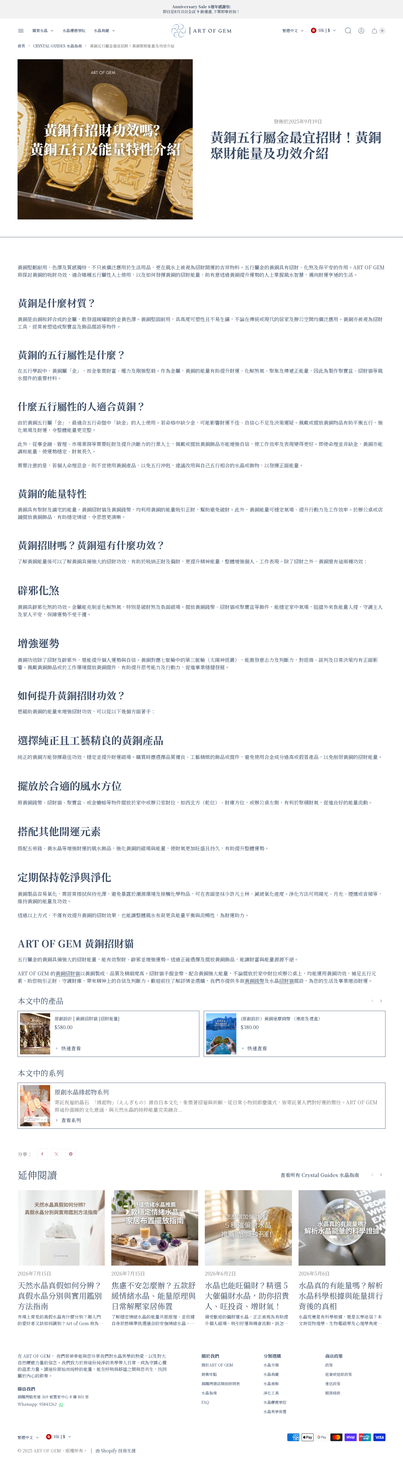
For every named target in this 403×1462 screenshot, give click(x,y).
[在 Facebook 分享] (42, 1153)
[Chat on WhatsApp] (61, 1404)
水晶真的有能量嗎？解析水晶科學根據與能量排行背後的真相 (341, 1295)
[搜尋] (348, 31)
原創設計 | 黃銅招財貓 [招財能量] (87, 1018)
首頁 (21, 46)
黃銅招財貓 (67, 973)
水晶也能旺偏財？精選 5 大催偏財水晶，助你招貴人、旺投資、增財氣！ (247, 1295)
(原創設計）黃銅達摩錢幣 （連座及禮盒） (281, 1018)
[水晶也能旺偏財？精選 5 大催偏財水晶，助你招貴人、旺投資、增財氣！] (248, 1228)
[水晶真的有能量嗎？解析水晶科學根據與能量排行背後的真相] (342, 1228)
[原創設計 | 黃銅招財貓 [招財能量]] (35, 1033)
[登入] (361, 31)
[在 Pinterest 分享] (70, 1153)
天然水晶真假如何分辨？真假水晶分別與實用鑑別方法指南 (60, 1295)
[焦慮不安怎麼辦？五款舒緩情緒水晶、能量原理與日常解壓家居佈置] (154, 1228)
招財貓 (286, 980)
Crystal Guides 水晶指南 (57, 46)
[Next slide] (381, 1000)
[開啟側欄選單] (21, 31)
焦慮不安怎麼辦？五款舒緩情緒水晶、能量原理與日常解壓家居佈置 (153, 1295)
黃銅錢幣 (254, 980)
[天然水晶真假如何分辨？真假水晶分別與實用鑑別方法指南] (61, 1228)
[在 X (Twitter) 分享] (56, 1153)
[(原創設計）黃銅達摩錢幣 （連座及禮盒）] (221, 1033)
